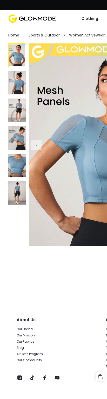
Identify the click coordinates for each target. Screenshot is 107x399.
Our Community (29, 360)
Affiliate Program (30, 354)
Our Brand (25, 329)
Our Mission (26, 335)
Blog (20, 348)
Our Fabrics (26, 341)
